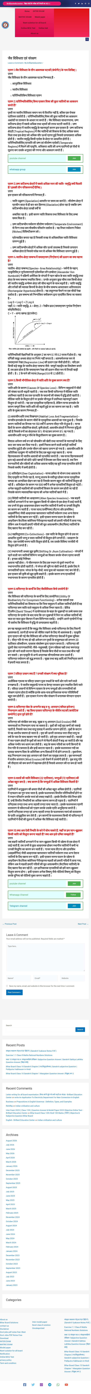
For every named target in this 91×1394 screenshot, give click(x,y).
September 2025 (13, 1183)
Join (74, 158)
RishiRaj (9, 1106)
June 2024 (10, 1234)
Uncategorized (38, 1328)
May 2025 (10, 1200)
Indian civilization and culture (28, 1106)
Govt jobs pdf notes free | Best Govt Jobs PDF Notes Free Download (13, 1335)
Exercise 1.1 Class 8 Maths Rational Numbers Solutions (29, 1055)
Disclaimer (4, 1329)
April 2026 (10, 1158)
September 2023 (13, 1268)
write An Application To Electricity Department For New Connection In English (47, 1097)
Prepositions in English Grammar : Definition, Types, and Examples (44, 1102)
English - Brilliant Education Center (20, 1120)
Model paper (40, 17)
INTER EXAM (38, 11)
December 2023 (13, 1255)
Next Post (83, 924)
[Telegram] (49, 1384)
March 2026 (11, 1162)
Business (10, 1102)
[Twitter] (78, 3)
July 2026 (10, 1145)
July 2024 (10, 1230)
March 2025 (11, 1208)
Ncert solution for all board (34, 22)
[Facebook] (75, 3)
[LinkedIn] (82, 3)
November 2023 (13, 1259)
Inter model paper (39, 1322)
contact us (4, 1326)
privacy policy (5, 1360)
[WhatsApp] (58, 1384)
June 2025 (10, 1196)
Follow (73, 895)
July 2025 (10, 1191)
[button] (87, 39)
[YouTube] (66, 1384)
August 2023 (11, 1272)
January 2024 (11, 1251)
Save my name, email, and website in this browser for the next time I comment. (42, 986)
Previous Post (9, 924)
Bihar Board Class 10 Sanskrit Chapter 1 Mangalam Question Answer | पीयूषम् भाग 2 (40, 1073)
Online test (43, 28)
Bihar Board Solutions (9, 1322)
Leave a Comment (15, 63)
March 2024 (11, 1242)
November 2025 (13, 1174)
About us (34, 33)
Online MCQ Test (28, 28)
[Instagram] (88, 3)
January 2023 (11, 1285)
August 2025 (11, 1187)
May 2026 (10, 1153)
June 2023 (10, 1281)
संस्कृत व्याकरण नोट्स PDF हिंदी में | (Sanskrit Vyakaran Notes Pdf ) (31, 1051)
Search (9, 1025)
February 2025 (12, 1213)
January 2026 (11, 1166)
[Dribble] (85, 3)
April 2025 (10, 1204)
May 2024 (10, 1238)
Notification (5, 1354)
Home (27, 11)
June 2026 (10, 1149)
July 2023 (10, 1276)
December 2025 (13, 1170)
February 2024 (12, 1247)
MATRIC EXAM (25, 17)
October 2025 (12, 1179)
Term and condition (8, 1363)
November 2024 (13, 1217)
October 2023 (12, 1264)
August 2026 (11, 1141)
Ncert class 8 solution (41, 1325)
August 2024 (11, 1225)
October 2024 (12, 1221)
